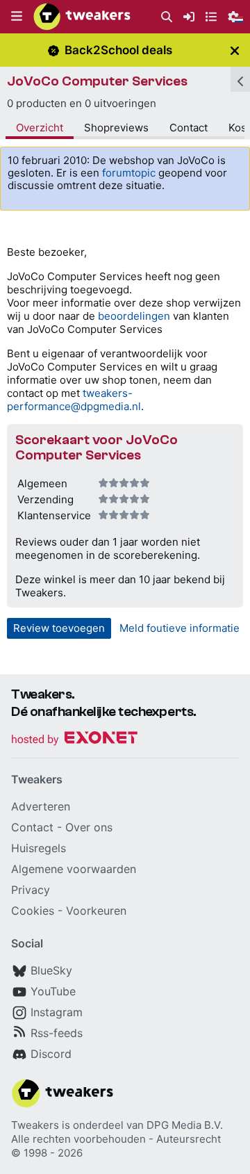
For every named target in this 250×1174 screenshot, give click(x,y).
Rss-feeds (57, 1033)
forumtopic (129, 172)
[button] (17, 16)
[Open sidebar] (240, 79)
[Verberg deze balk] (234, 50)
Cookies (32, 911)
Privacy (30, 890)
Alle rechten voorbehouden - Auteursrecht (116, 1139)
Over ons (88, 827)
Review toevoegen (59, 628)
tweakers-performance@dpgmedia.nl (74, 399)
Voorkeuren (96, 911)
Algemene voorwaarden (73, 869)
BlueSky (51, 970)
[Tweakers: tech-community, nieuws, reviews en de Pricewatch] (82, 16)
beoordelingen (134, 316)
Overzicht (39, 127)
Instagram (57, 1012)
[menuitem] (167, 17)
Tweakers (35, 1125)
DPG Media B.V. (185, 1125)
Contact (188, 127)
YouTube (53, 991)
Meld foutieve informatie (179, 628)
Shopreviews (116, 127)
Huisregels (38, 848)
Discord (51, 1054)
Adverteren (40, 806)
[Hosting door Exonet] (74, 740)
